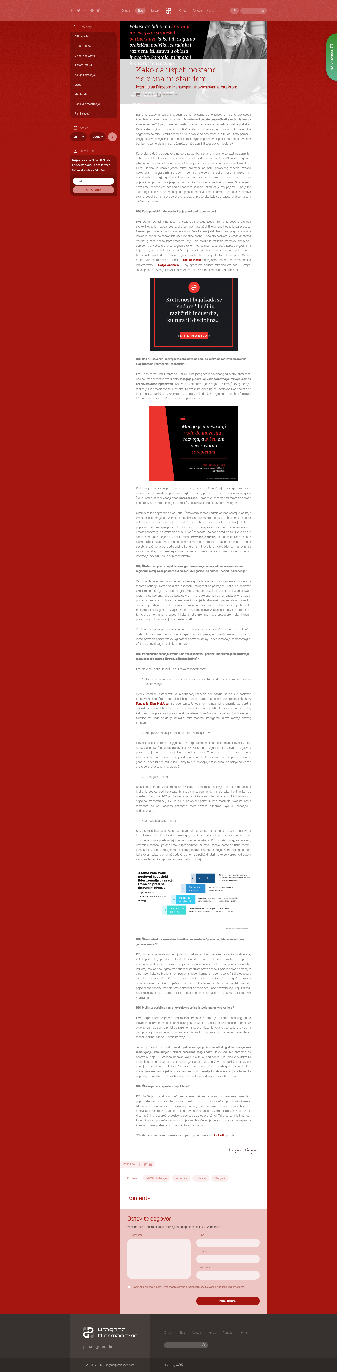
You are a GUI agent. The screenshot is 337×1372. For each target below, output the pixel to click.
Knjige (182, 10)
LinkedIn (219, 1135)
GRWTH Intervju (172, 95)
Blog (140, 10)
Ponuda (197, 10)
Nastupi (154, 10)
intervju (201, 1178)
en (234, 10)
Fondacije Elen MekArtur (153, 703)
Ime (203, 1235)
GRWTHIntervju (156, 1178)
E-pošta (205, 1251)
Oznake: (132, 1178)
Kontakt (211, 10)
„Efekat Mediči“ (192, 260)
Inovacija (181, 1178)
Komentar (137, 1235)
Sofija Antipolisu (169, 265)
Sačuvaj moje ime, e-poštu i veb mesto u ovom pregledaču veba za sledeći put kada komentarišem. (189, 1287)
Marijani (220, 1178)
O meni (126, 10)
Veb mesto (206, 1267)
